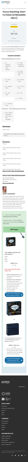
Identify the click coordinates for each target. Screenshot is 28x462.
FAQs (3, 414)
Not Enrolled (14, 26)
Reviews (4, 410)
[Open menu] (25, 3)
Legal (3, 429)
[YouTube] (22, 455)
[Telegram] (25, 455)
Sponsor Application (6, 444)
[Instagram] (18, 455)
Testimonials (5, 423)
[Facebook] (12, 455)
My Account (4, 406)
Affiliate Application (6, 436)
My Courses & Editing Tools (8, 408)
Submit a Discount (6, 438)
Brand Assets (5, 440)
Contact (3, 427)
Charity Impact (5, 421)
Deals (3, 412)
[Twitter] (15, 455)
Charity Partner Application (8, 442)
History (3, 425)
